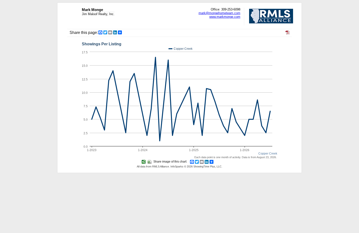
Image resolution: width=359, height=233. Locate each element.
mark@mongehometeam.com (219, 13)
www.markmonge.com (224, 17)
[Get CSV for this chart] (150, 161)
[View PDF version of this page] (287, 33)
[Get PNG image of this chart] (144, 161)
